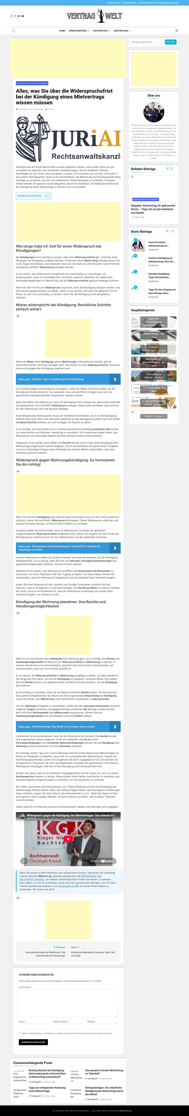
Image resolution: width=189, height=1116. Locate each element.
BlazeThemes (126, 1110)
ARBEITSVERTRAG (78, 31)
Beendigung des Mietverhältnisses (32, 83)
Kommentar (25, 987)
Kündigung (153, 249)
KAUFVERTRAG (100, 31)
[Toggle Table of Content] (46, 196)
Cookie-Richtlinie (129, 3)
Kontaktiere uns (113, 3)
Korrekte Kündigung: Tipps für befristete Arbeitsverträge (159, 277)
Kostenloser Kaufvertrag (145, 199)
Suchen (171, 42)
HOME (62, 31)
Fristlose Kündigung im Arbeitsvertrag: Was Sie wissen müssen (160, 261)
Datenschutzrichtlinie (147, 3)
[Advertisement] (68, 58)
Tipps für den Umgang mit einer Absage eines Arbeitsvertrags (162, 293)
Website (91, 1021)
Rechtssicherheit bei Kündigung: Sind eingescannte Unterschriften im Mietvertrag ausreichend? (47, 1073)
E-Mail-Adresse (61, 1021)
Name (22, 1021)
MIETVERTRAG (121, 31)
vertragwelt (23, 109)
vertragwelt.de (66, 886)
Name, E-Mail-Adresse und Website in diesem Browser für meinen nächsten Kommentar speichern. (67, 1033)
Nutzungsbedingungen (169, 3)
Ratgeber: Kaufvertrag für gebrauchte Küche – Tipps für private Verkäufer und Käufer (153, 209)
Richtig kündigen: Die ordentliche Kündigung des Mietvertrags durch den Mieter (104, 1091)
